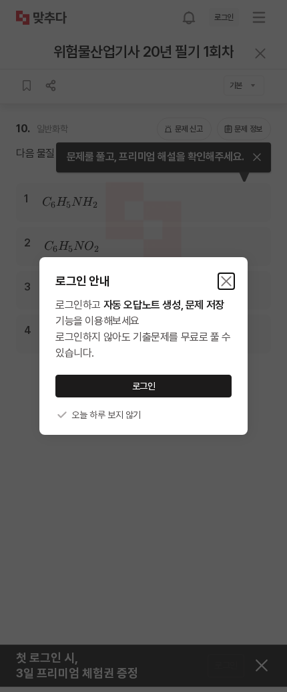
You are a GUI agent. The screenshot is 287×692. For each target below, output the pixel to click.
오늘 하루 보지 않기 (106, 414)
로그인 (144, 386)
